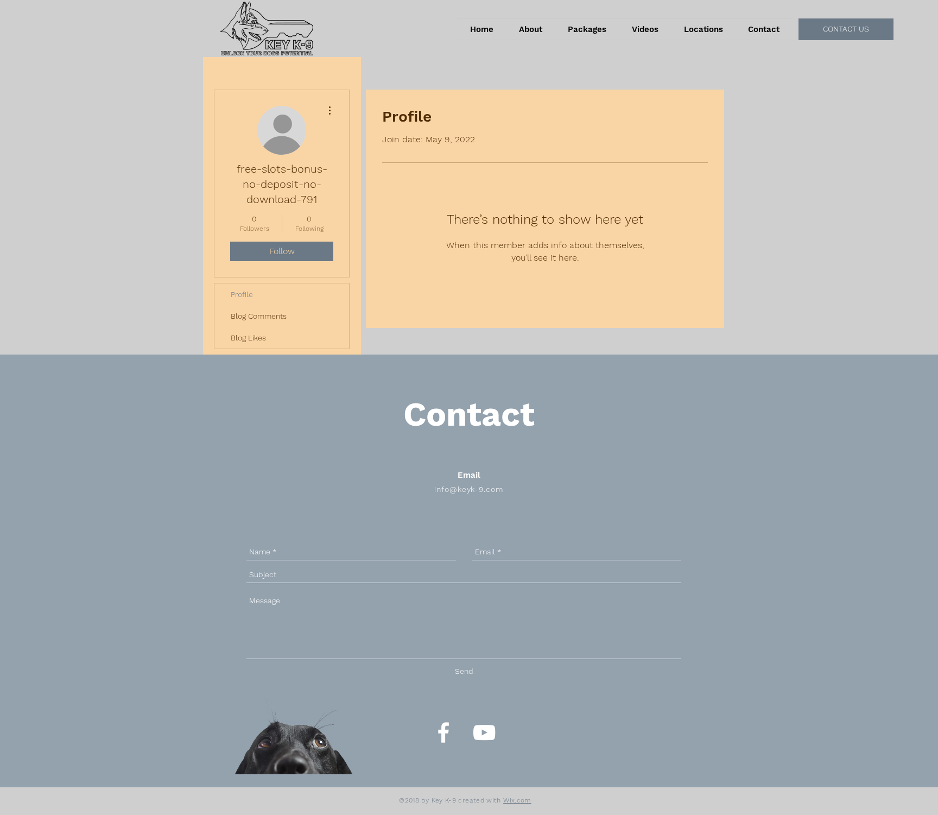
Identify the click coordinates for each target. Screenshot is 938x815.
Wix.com (517, 800)
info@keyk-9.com (469, 489)
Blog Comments (259, 316)
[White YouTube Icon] (484, 732)
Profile (242, 294)
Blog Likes (248, 337)
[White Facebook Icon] (443, 732)
